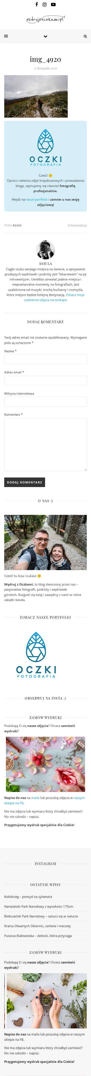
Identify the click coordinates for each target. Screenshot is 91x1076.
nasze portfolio (37, 199)
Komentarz (13, 414)
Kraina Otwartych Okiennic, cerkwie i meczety (37, 926)
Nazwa (10, 351)
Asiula (17, 225)
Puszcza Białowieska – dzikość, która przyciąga (38, 936)
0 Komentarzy (77, 225)
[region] (45, 764)
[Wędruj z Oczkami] (45, 19)
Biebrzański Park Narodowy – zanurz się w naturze (41, 916)
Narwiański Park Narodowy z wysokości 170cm (38, 906)
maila (35, 798)
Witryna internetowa (19, 393)
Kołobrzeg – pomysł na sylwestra (28, 896)
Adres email (14, 372)
